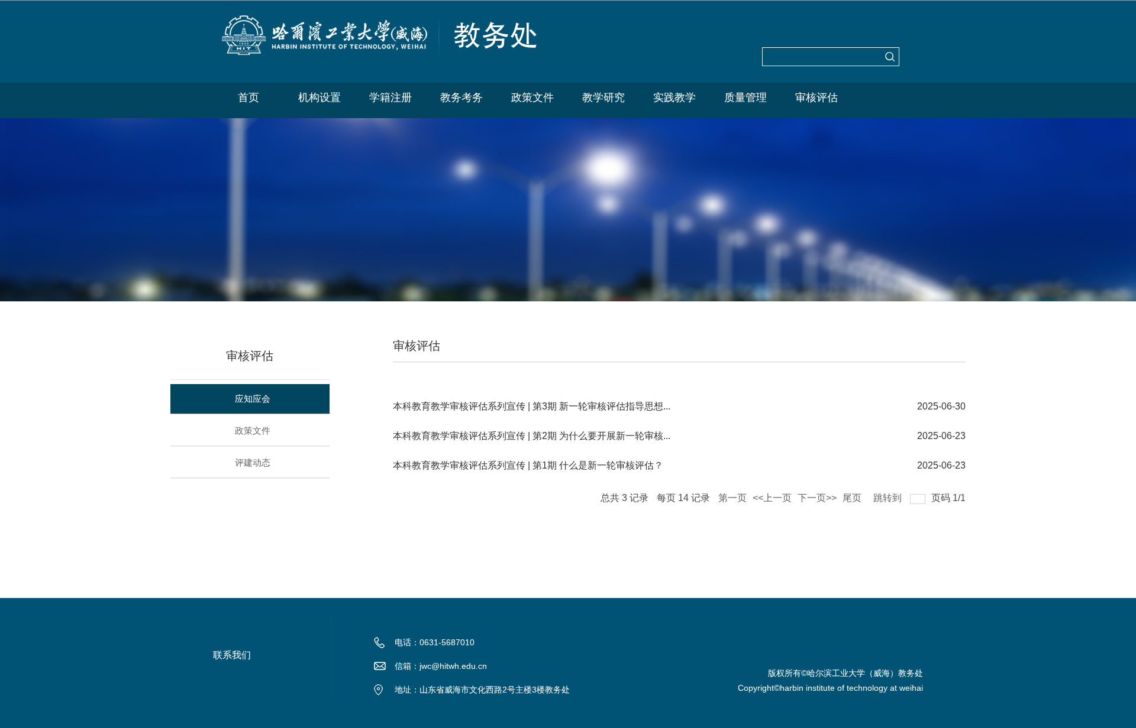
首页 (248, 97)
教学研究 (603, 97)
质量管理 (745, 97)
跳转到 (888, 495)
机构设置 (319, 97)
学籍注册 (390, 97)
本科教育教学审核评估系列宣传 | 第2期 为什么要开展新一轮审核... (531, 436)
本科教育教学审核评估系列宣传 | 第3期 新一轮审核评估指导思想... (531, 406)
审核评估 (816, 97)
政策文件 (532, 97)
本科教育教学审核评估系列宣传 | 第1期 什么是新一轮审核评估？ (528, 465)
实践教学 (674, 97)
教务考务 (461, 97)
